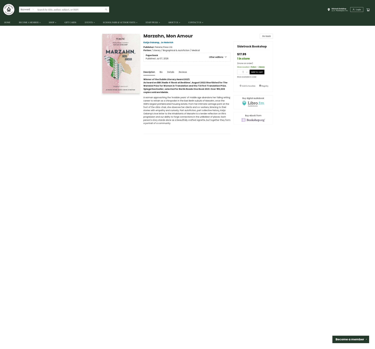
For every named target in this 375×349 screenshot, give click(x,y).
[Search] (106, 9)
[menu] (187, 22)
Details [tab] (170, 72)
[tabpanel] (187, 106)
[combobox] (27, 9)
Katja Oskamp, (151, 42)
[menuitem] (7, 22)
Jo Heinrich (167, 42)
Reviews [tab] (183, 72)
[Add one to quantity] (247, 72)
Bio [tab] (161, 72)
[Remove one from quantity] (239, 72)
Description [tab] (149, 72)
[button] (337, 9)
